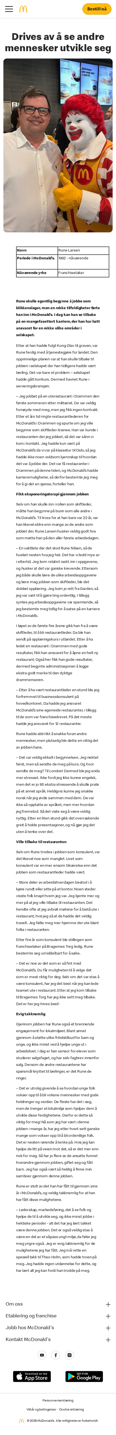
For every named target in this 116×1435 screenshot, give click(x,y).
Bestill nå (97, 9)
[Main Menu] (9, 9)
